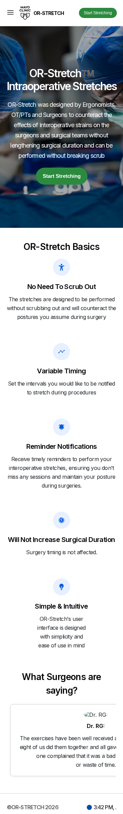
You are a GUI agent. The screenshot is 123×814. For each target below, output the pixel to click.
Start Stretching (98, 13)
